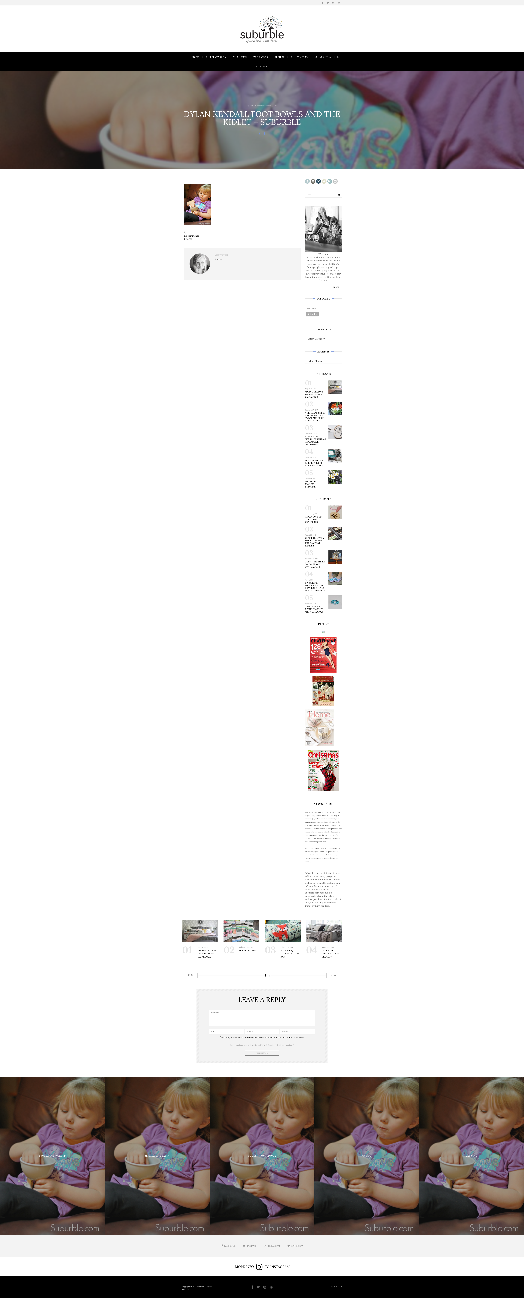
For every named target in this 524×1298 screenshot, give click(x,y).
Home (196, 57)
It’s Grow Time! (248, 950)
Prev (190, 975)
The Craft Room (216, 57)
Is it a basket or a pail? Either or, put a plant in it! (315, 463)
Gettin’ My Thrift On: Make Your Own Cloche (315, 564)
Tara (252, 105)
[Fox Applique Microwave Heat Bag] (283, 931)
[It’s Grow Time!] (241, 931)
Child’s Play (323, 57)
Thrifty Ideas (300, 57)
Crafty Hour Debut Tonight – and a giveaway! (314, 609)
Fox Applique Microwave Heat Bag (289, 953)
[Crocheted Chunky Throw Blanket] (324, 931)
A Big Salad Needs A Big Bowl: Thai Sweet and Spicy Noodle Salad (315, 417)
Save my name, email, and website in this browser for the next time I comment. (263, 1037)
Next (334, 975)
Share (188, 239)
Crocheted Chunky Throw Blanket (331, 953)
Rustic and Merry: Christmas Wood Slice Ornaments (315, 440)
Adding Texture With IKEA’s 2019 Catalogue (314, 394)
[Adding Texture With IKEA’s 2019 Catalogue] (200, 931)
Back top (335, 1286)
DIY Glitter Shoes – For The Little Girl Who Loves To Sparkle (315, 587)
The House (240, 57)
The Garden (260, 57)
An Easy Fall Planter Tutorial (312, 484)
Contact (262, 66)
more (336, 286)
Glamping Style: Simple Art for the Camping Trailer (314, 542)
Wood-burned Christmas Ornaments (313, 519)
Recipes (280, 57)
